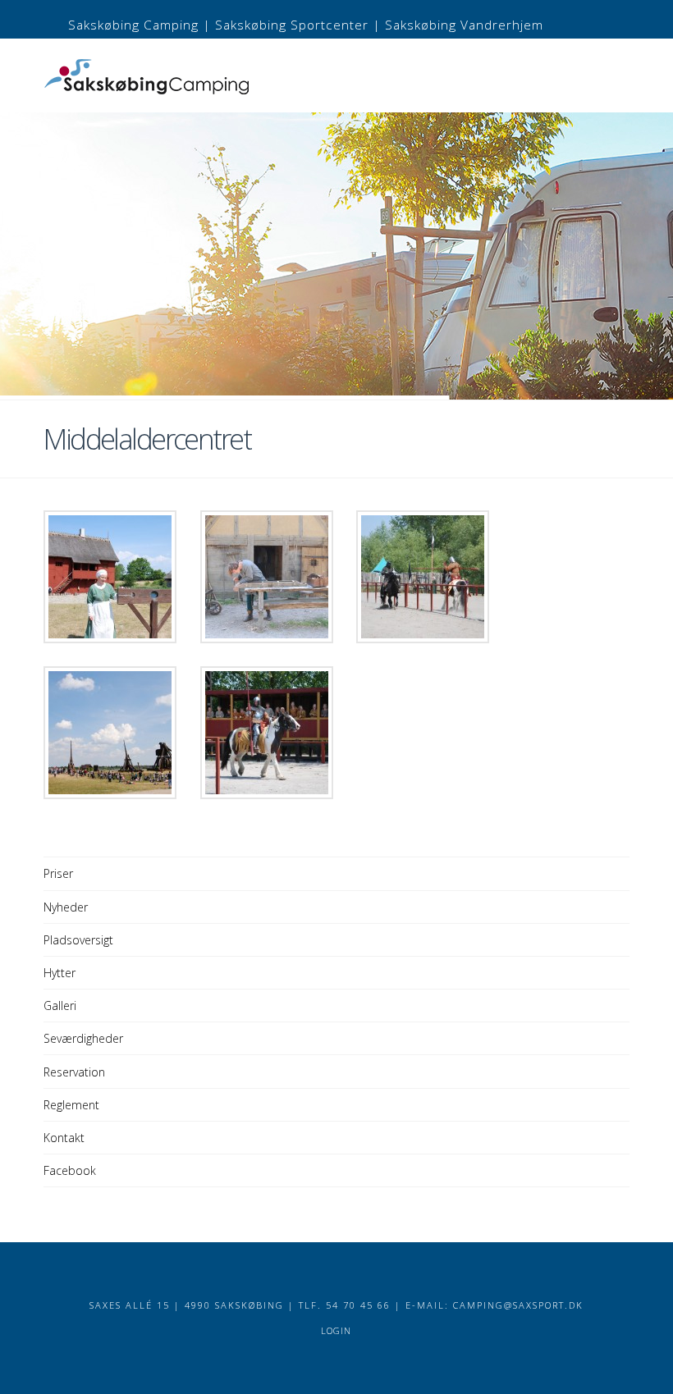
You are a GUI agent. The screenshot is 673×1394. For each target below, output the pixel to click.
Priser (58, 873)
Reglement (71, 1105)
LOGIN (336, 1330)
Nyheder (65, 907)
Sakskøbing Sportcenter (292, 25)
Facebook (69, 1170)
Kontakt (64, 1137)
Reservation (74, 1072)
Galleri (59, 1005)
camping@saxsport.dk (518, 1305)
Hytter (59, 972)
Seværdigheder (83, 1038)
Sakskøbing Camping (133, 25)
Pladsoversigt (78, 940)
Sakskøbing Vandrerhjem (464, 25)
